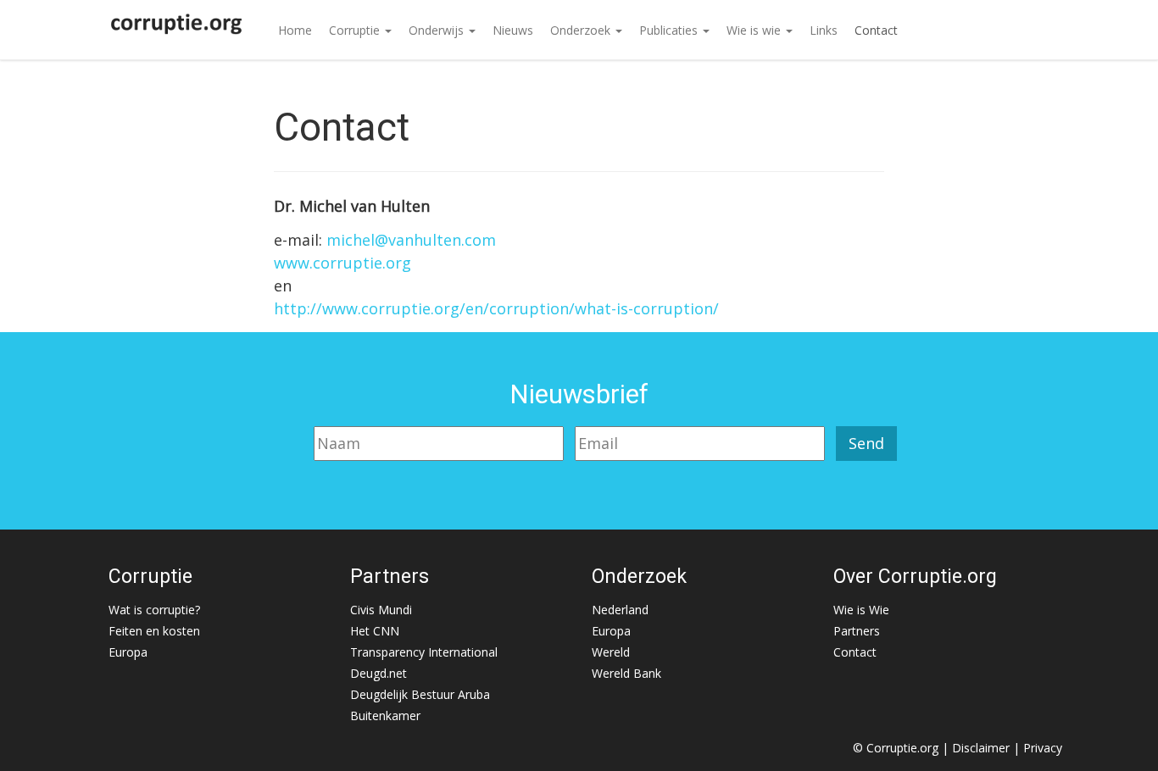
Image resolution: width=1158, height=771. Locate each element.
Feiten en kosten (154, 631)
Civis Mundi (381, 610)
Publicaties (670, 30)
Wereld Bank (626, 673)
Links (824, 30)
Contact (876, 30)
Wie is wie (755, 30)
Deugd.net (378, 673)
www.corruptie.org (342, 262)
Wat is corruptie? (154, 610)
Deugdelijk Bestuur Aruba (420, 694)
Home (295, 30)
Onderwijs (438, 30)
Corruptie (356, 30)
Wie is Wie (861, 610)
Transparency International (424, 652)
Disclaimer (981, 748)
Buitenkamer (385, 715)
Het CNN (374, 631)
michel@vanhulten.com (411, 240)
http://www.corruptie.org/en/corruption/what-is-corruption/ (496, 308)
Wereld (611, 652)
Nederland (620, 610)
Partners (856, 631)
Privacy (1042, 748)
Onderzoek (582, 30)
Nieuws (513, 30)
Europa (128, 652)
